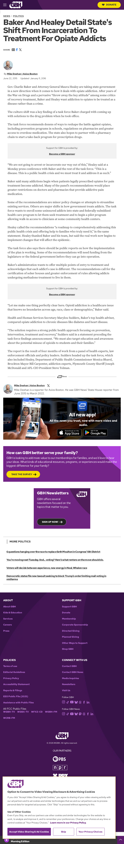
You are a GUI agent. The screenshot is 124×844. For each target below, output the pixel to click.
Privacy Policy (11, 678)
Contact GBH (69, 666)
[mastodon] (80, 713)
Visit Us (66, 690)
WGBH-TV (9, 711)
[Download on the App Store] (69, 432)
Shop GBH (67, 649)
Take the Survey (21, 474)
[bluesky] (76, 702)
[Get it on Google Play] (95, 432)
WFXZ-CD (37, 711)
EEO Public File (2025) (15, 696)
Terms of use (10, 666)
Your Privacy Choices (90, 831)
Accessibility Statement (16, 684)
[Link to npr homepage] (60, 767)
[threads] (80, 702)
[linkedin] (88, 702)
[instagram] (63, 701)
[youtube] (71, 701)
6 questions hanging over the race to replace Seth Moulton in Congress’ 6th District (53, 551)
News (6, 16)
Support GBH (69, 606)
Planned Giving (70, 637)
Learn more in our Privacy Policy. (68, 822)
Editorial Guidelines (14, 672)
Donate (111, 4)
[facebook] (84, 702)
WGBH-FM (51, 711)
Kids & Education (12, 612)
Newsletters (68, 684)
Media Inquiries (70, 678)
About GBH (9, 606)
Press (6, 631)
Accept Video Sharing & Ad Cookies (29, 831)
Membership (69, 618)
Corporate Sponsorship (75, 624)
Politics (18, 16)
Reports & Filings (12, 690)
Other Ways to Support (74, 643)
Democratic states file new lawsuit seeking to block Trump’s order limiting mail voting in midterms (56, 577)
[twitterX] (48, 385)
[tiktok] (67, 702)
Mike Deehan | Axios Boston (22, 73)
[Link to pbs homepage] (59, 758)
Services (8, 618)
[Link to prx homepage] (60, 775)
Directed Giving (70, 631)
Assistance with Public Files (18, 702)
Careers (7, 624)
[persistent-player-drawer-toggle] (120, 840)
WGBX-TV (23, 711)
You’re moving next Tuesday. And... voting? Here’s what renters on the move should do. (54, 560)
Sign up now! (50, 521)
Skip (63, 831)
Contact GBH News (72, 672)
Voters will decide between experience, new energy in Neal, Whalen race (46, 568)
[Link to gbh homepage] (15, 4)
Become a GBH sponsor (62, 153)
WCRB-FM (9, 718)
